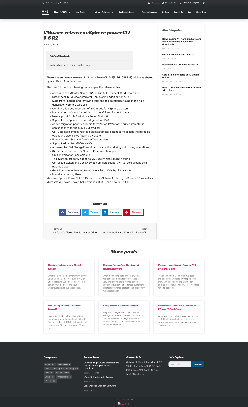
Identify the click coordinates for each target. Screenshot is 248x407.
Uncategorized (64, 377)
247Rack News (62, 372)
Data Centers (80, 12)
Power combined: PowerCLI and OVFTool (177, 266)
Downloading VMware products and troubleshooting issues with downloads (182, 42)
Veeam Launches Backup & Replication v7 (121, 266)
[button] (129, 56)
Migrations (49, 364)
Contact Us (178, 12)
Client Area (201, 12)
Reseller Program (149, 12)
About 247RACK (60, 12)
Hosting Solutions (126, 12)
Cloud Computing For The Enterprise (61, 368)
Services (165, 12)
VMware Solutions (102, 12)
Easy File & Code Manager (120, 305)
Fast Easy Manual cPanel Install (64, 307)
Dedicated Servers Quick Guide (65, 266)
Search (198, 364)
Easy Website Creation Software (180, 64)
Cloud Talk (49, 377)
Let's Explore (176, 357)
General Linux (64, 364)
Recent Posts (91, 357)
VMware (48, 372)
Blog (189, 12)
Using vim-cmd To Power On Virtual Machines (177, 307)
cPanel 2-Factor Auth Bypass (178, 54)
